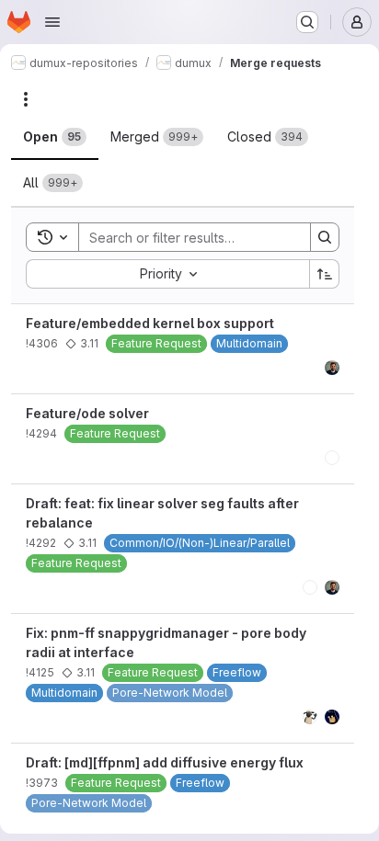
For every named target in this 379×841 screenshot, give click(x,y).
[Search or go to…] (307, 22)
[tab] (54, 137)
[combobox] (167, 274)
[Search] (324, 237)
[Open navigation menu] (52, 22)
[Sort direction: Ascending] (324, 274)
